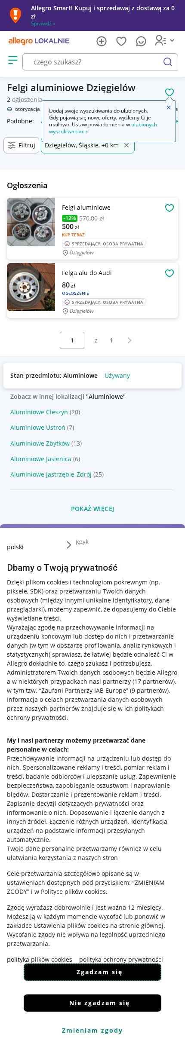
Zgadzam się (100, 972)
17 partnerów (153, 681)
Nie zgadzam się (99, 1003)
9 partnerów (149, 690)
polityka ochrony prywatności (121, 959)
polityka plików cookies (39, 959)
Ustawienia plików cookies (71, 925)
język (82, 541)
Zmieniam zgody (92, 1030)
